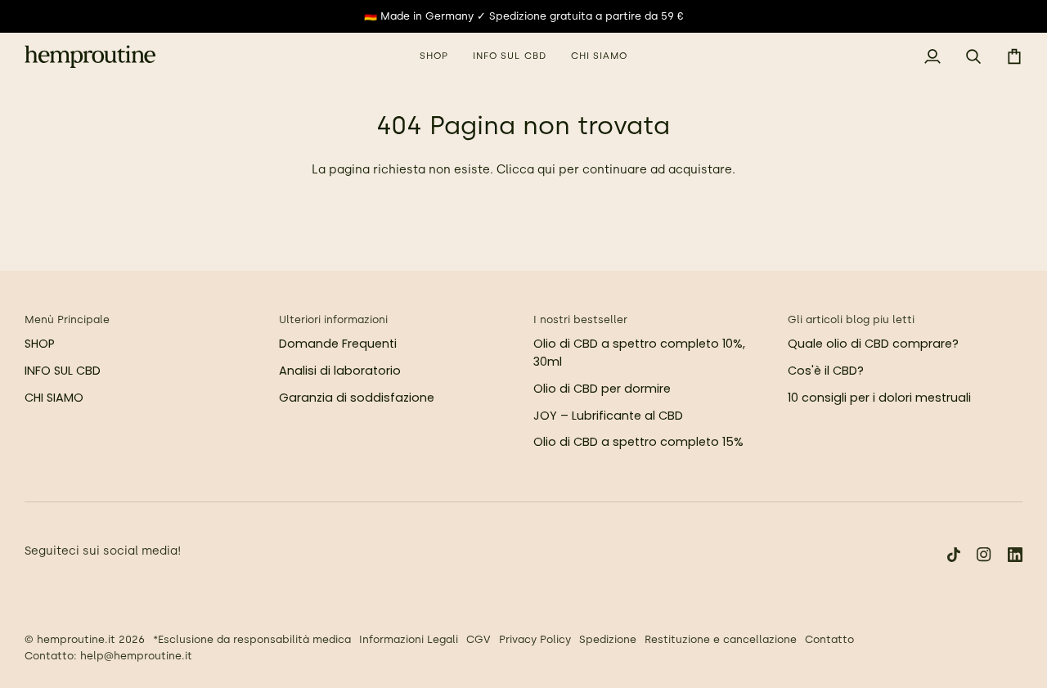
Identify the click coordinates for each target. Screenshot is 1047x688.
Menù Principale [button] (67, 319)
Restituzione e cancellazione (721, 639)
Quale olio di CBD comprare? (873, 343)
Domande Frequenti (338, 343)
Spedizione (607, 639)
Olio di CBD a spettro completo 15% (638, 442)
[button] (434, 57)
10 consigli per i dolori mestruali (879, 397)
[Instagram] (984, 554)
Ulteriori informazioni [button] (333, 319)
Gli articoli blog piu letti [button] (851, 319)
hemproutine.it (76, 639)
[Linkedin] (1015, 554)
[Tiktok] (953, 554)
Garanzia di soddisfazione (356, 397)
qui (546, 169)
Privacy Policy (535, 639)
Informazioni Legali (408, 639)
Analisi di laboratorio (340, 370)
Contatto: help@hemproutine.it (108, 656)
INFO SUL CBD (63, 370)
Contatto (829, 639)
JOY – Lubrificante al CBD (608, 415)
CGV (478, 639)
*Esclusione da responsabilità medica (252, 639)
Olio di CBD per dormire (602, 388)
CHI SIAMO (54, 397)
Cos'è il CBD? (826, 370)
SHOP (40, 343)
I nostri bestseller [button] (580, 319)
